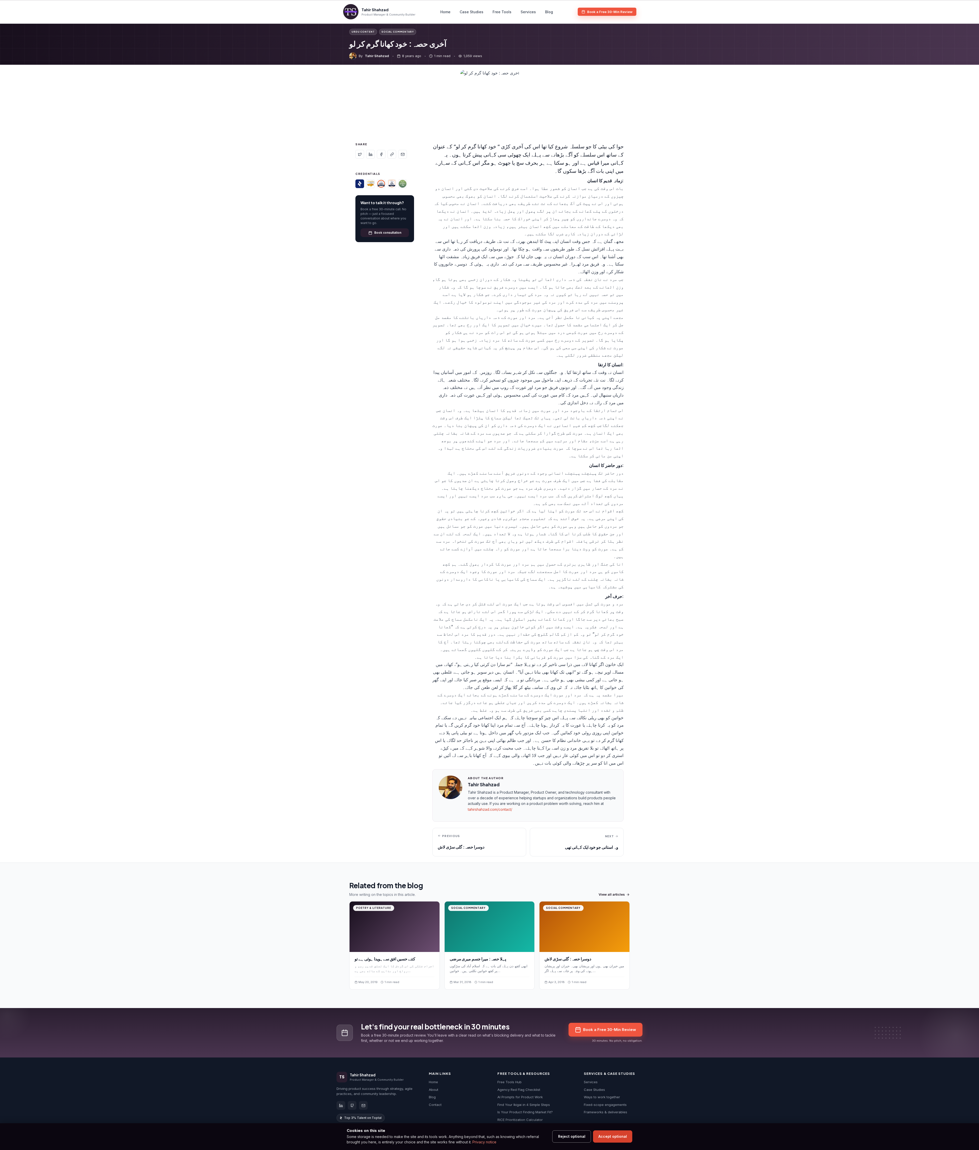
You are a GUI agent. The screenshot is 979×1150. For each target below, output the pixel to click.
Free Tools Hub (509, 1082)
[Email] (363, 1105)
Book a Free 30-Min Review (610, 12)
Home (445, 12)
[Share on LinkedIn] (370, 154)
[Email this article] (402, 154)
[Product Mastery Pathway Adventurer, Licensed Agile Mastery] (402, 183)
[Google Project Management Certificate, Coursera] (370, 183)
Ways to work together (602, 1097)
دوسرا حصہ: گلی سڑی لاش (568, 958)
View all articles (612, 894)
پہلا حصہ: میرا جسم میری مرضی (478, 958)
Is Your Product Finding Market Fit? (525, 1112)
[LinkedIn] (341, 1105)
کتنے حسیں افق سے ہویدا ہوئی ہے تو (385, 958)
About (433, 1090)
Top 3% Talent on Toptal (362, 1118)
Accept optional (612, 1136)
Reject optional (571, 1136)
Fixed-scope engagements (605, 1105)
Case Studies (471, 12)
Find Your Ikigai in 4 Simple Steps (523, 1105)
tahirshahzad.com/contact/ (490, 809)
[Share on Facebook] (381, 154)
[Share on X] (359, 154)
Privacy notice (484, 1142)
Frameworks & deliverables (605, 1112)
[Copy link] (392, 154)
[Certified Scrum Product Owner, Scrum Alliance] (381, 183)
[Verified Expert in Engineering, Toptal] (359, 183)
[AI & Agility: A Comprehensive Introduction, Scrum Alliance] (392, 183)
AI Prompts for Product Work (520, 1097)
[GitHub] (352, 1105)
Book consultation (387, 232)
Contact (435, 1105)
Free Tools (502, 12)
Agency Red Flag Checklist (518, 1090)
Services (528, 12)
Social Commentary (397, 31)
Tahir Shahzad (377, 56)
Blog (549, 12)
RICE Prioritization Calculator (520, 1120)
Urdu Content (363, 31)
